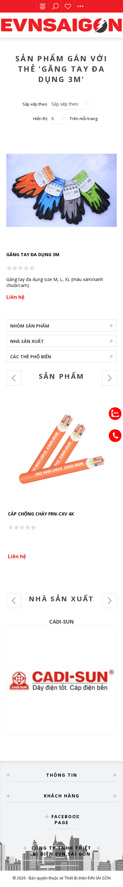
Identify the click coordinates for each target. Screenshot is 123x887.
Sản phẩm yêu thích (68, 6)
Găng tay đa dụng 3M (32, 254)
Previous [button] (13, 378)
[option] (61, 481)
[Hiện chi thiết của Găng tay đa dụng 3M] (61, 190)
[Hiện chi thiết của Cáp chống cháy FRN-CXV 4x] (61, 450)
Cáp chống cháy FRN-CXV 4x (41, 514)
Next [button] (109, 378)
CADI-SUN (61, 621)
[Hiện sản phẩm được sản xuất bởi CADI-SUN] (62, 680)
